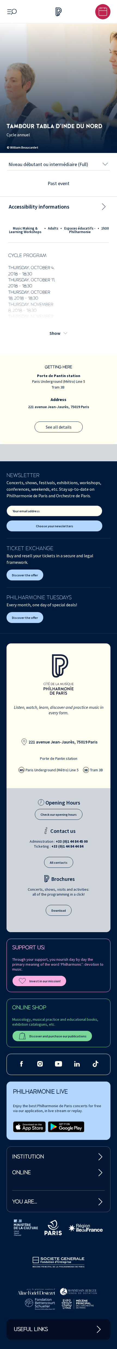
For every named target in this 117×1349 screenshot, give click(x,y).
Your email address (26, 511)
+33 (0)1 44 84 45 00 (72, 841)
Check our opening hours (59, 814)
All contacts (58, 862)
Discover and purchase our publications (58, 1036)
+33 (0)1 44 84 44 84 (67, 846)
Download (58, 910)
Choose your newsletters (54, 526)
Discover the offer (25, 575)
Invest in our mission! (45, 981)
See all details (59, 427)
